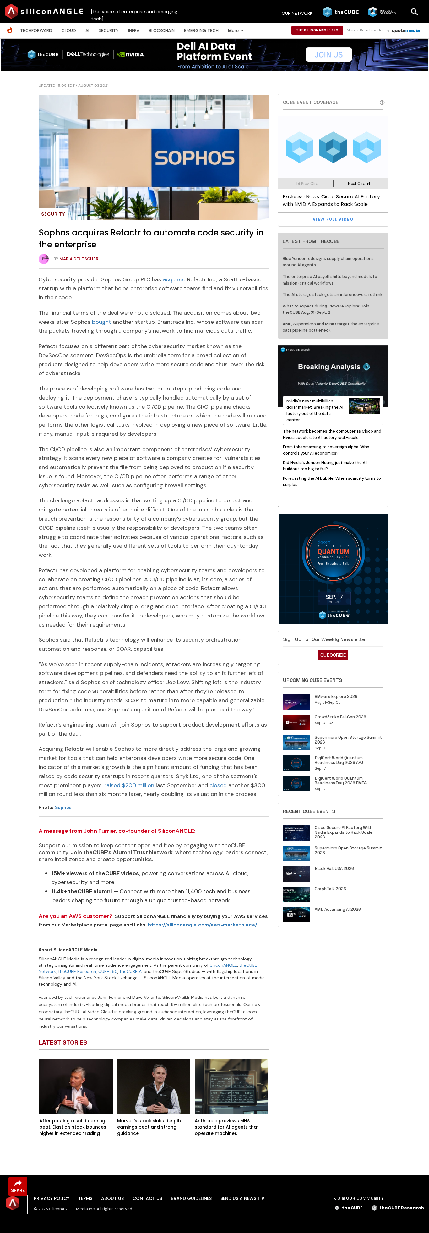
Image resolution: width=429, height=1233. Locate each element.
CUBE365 (107, 971)
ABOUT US (112, 1198)
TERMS (85, 1198)
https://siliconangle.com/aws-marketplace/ (202, 924)
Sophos (63, 807)
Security (109, 30)
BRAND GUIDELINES (191, 1198)
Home (11, 26)
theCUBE (352, 1208)
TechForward (36, 30)
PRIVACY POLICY (51, 1198)
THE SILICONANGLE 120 (317, 30)
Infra (133, 30)
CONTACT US (147, 1198)
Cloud (69, 30)
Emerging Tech (201, 30)
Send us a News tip (242, 1198)
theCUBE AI (131, 971)
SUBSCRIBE (333, 655)
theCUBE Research (77, 971)
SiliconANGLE (223, 965)
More (233, 30)
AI (87, 30)
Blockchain (162, 30)
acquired (174, 279)
